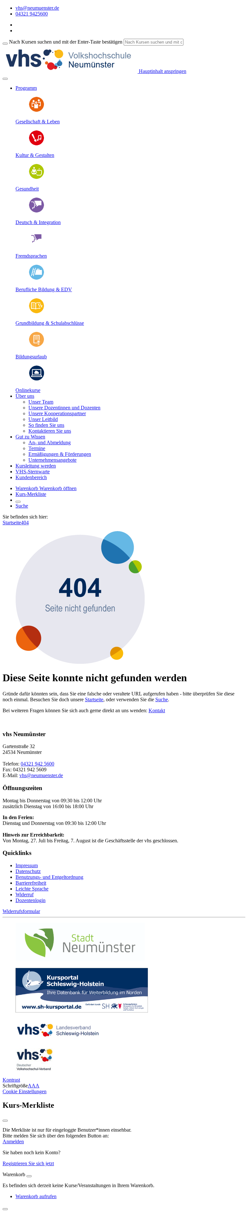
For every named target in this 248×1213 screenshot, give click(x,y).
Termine (36, 448)
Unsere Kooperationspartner (57, 413)
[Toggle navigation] (5, 79)
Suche (22, 506)
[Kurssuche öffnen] (18, 502)
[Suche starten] (5, 44)
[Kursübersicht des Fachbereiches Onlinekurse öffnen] (36, 379)
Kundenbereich (31, 477)
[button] (58, 488)
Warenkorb (27, 488)
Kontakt (157, 710)
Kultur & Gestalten (35, 155)
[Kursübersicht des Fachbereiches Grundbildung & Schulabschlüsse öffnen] (36, 312)
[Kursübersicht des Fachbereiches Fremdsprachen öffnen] (36, 245)
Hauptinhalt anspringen (162, 71)
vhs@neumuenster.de (41, 775)
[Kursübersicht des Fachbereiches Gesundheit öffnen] (36, 177)
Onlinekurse (28, 390)
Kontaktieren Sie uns (49, 431)
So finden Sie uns (46, 425)
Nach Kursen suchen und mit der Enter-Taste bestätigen (65, 42)
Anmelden (13, 1141)
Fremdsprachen (31, 256)
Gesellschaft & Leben (38, 121)
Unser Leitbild (43, 419)
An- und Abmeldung (49, 442)
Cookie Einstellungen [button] (24, 1091)
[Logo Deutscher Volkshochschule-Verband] (34, 1069)
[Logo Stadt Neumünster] (80, 959)
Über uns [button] (25, 396)
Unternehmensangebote (52, 460)
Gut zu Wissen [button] (30, 436)
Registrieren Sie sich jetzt (28, 1163)
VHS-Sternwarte (33, 471)
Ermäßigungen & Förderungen (59, 454)
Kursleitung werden (36, 465)
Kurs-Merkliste (31, 494)
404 (25, 522)
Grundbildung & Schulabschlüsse (50, 323)
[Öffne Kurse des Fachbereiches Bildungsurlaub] (36, 345)
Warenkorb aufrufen (36, 1196)
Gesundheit (27, 188)
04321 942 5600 (37, 763)
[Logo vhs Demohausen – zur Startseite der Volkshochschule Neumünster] (70, 71)
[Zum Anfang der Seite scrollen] (5, 1209)
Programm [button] (26, 88)
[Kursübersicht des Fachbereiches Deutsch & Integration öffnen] (36, 211)
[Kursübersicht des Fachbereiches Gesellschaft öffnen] (36, 110)
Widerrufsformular (21, 911)
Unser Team (40, 402)
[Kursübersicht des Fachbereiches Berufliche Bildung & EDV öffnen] (36, 278)
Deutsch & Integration (38, 222)
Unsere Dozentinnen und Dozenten (64, 407)
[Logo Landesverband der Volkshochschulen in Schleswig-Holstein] (58, 1040)
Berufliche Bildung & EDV (44, 289)
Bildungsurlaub (31, 356)
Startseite (12, 522)
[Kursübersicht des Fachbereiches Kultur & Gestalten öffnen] (36, 144)
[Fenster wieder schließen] (5, 1121)
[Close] (29, 1176)
